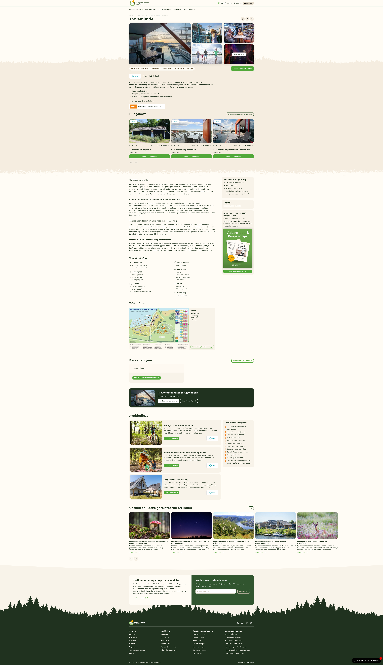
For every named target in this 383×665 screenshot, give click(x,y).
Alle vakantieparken (169, 650)
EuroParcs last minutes (236, 440)
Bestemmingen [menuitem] (165, 9)
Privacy (132, 634)
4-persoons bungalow (140, 149)
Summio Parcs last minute (237, 449)
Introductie (135, 68)
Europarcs (165, 640)
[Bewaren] (252, 19)
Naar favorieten (188, 401)
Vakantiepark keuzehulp (236, 458)
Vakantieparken (139, 15)
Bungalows (144, 68)
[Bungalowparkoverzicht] (139, 3)
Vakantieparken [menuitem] (135, 9)
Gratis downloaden (236, 271)
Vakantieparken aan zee (234, 644)
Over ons (132, 640)
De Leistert (197, 653)
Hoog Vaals (197, 640)
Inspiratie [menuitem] (177, 9)
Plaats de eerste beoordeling (145, 378)
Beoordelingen (167, 68)
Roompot (164, 634)
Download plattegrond (201, 347)
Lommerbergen (199, 647)
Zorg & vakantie (231, 634)
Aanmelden (243, 591)
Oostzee (156, 15)
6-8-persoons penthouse (183, 149)
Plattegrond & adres (137, 303)
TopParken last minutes (236, 446)
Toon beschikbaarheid (241, 68)
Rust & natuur (229, 206)
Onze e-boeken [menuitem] (189, 9)
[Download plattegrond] (159, 329)
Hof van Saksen (199, 637)
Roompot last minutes (235, 455)
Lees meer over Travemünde (140, 101)
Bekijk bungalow (148, 156)
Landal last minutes (234, 443)
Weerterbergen (199, 644)
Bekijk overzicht (139, 598)
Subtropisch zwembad (233, 640)
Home (131, 15)
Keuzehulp (248, 3)
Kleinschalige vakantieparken (236, 647)
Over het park (155, 68)
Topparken (165, 637)
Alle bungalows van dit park (239, 114)
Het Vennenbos (199, 634)
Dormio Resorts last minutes (238, 452)
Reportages (133, 647)
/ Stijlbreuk (250, 662)
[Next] (136, 559)
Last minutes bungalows (234, 653)
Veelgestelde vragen (137, 650)
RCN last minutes (233, 438)
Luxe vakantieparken (233, 637)
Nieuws (132, 644)
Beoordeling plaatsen (241, 361)
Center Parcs (166, 644)
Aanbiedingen (179, 68)
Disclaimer (133, 637)
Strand (238, 206)
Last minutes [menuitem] (150, 9)
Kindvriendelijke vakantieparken (237, 650)
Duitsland (149, 15)
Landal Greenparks (168, 647)
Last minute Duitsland (235, 435)
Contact (132, 653)
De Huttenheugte (199, 650)
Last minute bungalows (236, 432)
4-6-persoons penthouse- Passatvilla (231, 149)
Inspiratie (190, 68)
